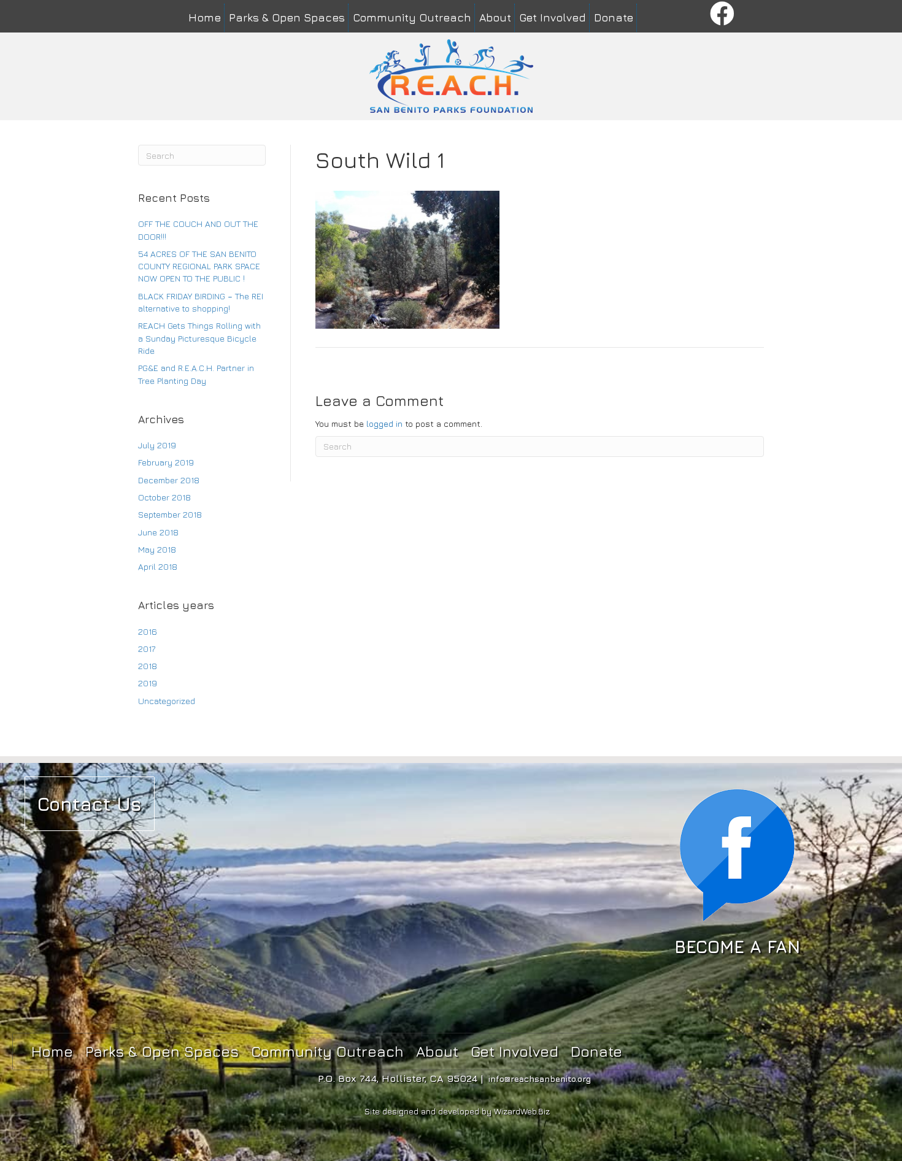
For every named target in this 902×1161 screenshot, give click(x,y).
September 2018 (170, 514)
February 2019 (166, 462)
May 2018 (157, 549)
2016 (147, 631)
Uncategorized (166, 700)
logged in (384, 423)
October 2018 (164, 497)
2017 (146, 648)
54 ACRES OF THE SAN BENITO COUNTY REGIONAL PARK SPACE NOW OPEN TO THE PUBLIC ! (199, 266)
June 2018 (158, 532)
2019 (147, 683)
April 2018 (157, 566)
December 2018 (168, 480)
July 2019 (157, 445)
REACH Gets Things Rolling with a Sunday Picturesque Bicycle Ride (199, 338)
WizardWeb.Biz (522, 1111)
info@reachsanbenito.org (539, 1078)
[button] (722, 14)
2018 (147, 666)
